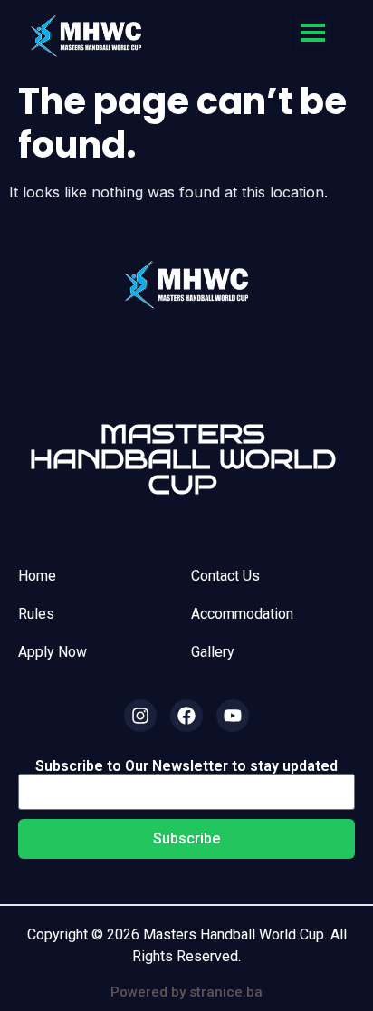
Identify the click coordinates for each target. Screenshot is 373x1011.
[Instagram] (140, 715)
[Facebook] (186, 715)
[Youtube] (232, 715)
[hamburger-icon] (312, 32)
